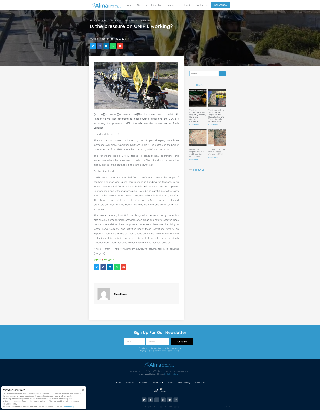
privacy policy (175, 348)
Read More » (194, 125)
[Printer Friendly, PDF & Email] (104, 259)
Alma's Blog (109, 20)
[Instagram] (163, 399)
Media (187, 5)
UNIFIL (150, 20)
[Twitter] (144, 399)
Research (172, 5)
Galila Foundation (171, 374)
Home (129, 5)
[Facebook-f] (156, 399)
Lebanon (138, 20)
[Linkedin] (150, 399)
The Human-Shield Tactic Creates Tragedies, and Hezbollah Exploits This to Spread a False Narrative (216, 116)
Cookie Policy (68, 406)
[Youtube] (169, 399)
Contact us (201, 5)
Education (156, 5)
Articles (118, 20)
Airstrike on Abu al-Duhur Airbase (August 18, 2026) (216, 151)
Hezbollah (129, 20)
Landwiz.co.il (226, 407)
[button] (93, 46)
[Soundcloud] (176, 399)
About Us (142, 5)
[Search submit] (222, 73)
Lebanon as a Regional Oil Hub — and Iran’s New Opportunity (197, 152)
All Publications (96, 20)
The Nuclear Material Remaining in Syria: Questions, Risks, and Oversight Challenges (197, 116)
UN (144, 20)
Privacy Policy (184, 382)
